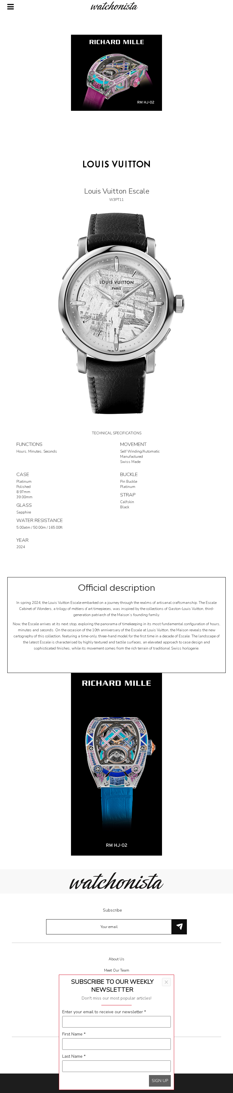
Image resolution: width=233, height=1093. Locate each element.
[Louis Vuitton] (116, 163)
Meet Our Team (116, 970)
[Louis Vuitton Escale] (116, 313)
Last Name (74, 1056)
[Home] (116, 6)
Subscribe (112, 910)
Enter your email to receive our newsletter (104, 1012)
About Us (116, 959)
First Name (74, 1034)
